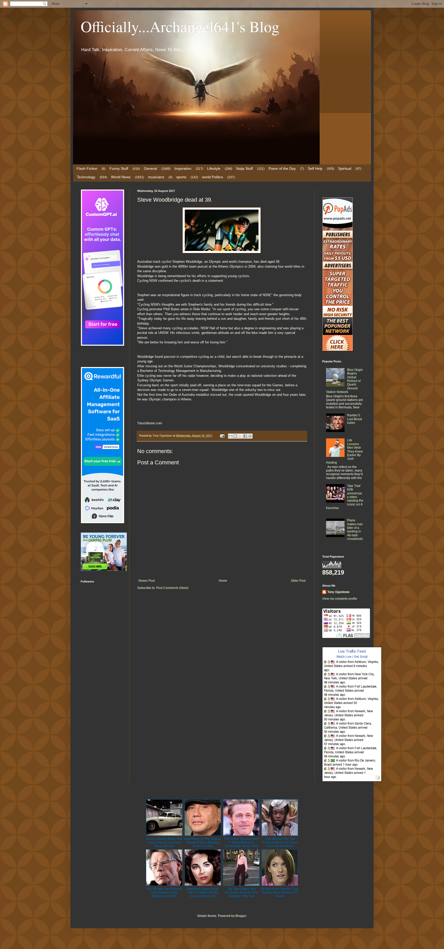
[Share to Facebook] (245, 436)
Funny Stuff (118, 168)
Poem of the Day (282, 168)
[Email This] (230, 436)
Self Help (315, 168)
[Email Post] (222, 435)
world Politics (212, 177)
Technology (86, 177)
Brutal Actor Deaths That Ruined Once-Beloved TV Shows (280, 892)
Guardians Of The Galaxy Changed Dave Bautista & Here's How (202, 842)
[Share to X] (240, 436)
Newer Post (146, 580)
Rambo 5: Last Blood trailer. (354, 419)
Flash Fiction (87, 168)
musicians (156, 177)
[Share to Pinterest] (250, 436)
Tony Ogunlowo (338, 592)
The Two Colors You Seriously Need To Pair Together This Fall (241, 892)
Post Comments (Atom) (172, 588)
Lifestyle (213, 168)
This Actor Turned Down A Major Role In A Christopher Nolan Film (241, 842)
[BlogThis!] (235, 436)
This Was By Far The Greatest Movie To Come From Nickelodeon (280, 842)
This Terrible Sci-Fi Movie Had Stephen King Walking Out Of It (164, 892)
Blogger (240, 916)
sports (181, 177)
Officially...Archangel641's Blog (180, 26)
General (150, 168)
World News (121, 177)
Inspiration (182, 168)
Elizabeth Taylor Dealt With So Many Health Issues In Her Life (203, 892)
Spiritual (344, 168)
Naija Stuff (244, 168)
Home (223, 580)
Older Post (298, 580)
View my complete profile (339, 598)
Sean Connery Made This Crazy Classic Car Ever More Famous (164, 842)
